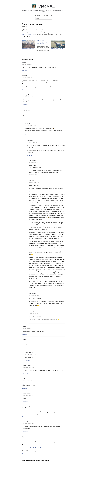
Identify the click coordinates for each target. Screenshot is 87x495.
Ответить (24, 70)
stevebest (26, 110)
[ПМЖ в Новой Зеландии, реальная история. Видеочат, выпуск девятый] (44, 45)
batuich (25, 339)
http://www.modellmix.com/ (30, 384)
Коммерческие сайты (28, 34)
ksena (23, 62)
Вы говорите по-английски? (28, 48)
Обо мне (45, 15)
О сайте (37, 15)
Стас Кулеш (32, 160)
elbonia (24, 326)
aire (23, 437)
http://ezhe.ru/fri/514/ (36, 448)
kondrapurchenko (27, 379)
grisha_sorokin (26, 407)
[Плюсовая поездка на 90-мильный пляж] (58, 44)
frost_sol (24, 75)
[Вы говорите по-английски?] (28, 44)
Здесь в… (46, 6)
